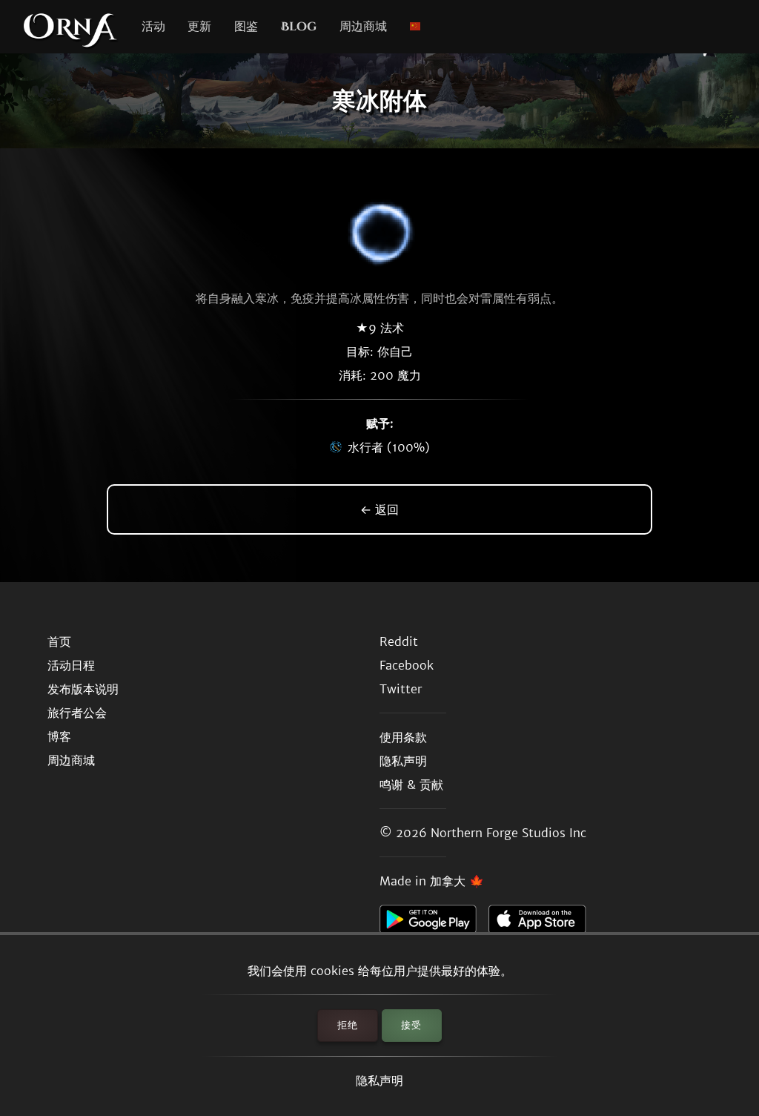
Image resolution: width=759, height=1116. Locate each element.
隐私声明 (379, 1080)
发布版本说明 (83, 688)
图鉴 (246, 27)
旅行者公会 (77, 712)
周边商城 (363, 27)
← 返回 (379, 509)
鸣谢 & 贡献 (411, 784)
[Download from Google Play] (434, 923)
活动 (153, 27)
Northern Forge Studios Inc (508, 832)
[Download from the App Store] (542, 923)
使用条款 (403, 737)
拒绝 (347, 1025)
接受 (411, 1025)
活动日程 (71, 665)
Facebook (407, 665)
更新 (199, 27)
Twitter (401, 688)
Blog (298, 27)
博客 (59, 736)
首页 (59, 641)
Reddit (399, 641)
